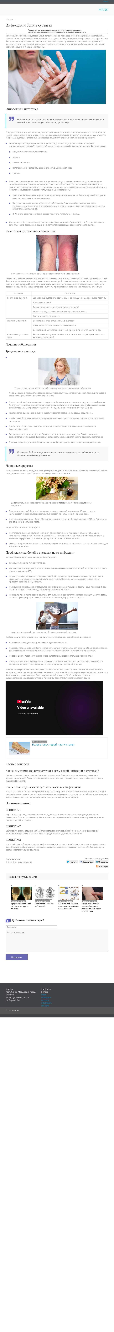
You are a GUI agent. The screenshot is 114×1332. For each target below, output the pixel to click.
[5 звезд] (16, 862)
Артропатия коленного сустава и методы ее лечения (21, 906)
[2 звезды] (9, 862)
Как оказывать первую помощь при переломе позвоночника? (68, 906)
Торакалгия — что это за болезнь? (44, 904)
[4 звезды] (14, 862)
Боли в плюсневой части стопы (53, 744)
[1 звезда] (7, 862)
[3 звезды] (11, 862)
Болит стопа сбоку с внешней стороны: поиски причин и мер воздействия (91, 907)
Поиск (105, 1)
